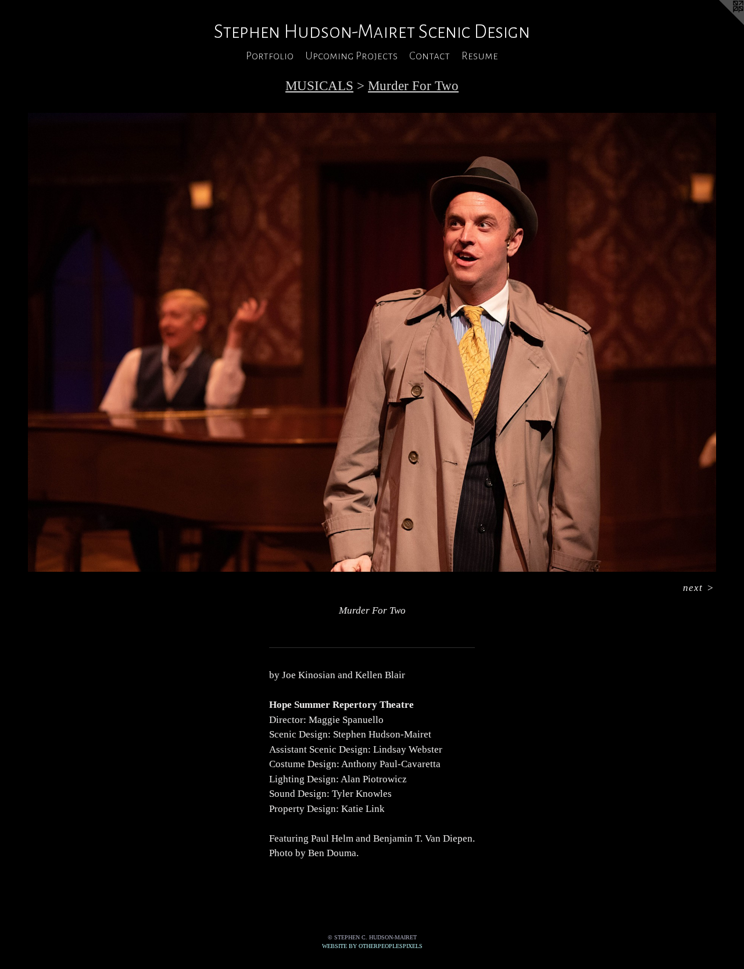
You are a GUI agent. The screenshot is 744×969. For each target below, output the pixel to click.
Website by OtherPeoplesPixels (372, 946)
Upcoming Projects (351, 56)
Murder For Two (413, 86)
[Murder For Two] (372, 342)
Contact (429, 56)
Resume (480, 56)
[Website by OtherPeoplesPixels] (721, 23)
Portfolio (270, 56)
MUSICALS (319, 86)
